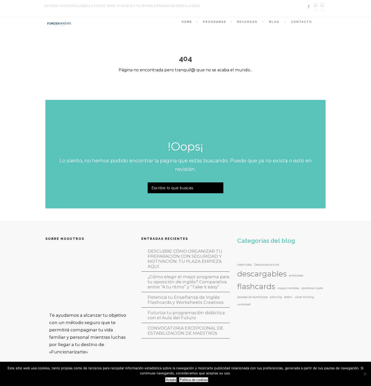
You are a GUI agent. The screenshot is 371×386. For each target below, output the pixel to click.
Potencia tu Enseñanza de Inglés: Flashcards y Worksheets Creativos (186, 300)
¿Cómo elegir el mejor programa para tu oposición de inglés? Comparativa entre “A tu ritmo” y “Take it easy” (188, 281)
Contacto (301, 22)
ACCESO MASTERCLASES (66, 6)
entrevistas (296, 275)
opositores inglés (312, 288)
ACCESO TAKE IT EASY (110, 6)
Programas (214, 22)
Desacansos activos (266, 264)
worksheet (244, 304)
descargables (262, 273)
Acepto (171, 380)
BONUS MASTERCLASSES (178, 6)
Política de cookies (194, 380)
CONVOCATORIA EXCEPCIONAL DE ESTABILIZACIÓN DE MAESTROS (185, 331)
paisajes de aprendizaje (252, 297)
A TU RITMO (143, 6)
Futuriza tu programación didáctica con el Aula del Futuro (186, 315)
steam (288, 297)
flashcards (256, 286)
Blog (274, 22)
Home (186, 22)
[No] (364, 373)
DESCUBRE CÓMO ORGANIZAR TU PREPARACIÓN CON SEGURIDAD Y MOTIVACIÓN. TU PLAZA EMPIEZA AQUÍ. (185, 259)
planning (276, 297)
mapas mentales (288, 288)
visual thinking (304, 297)
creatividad (244, 264)
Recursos (247, 22)
